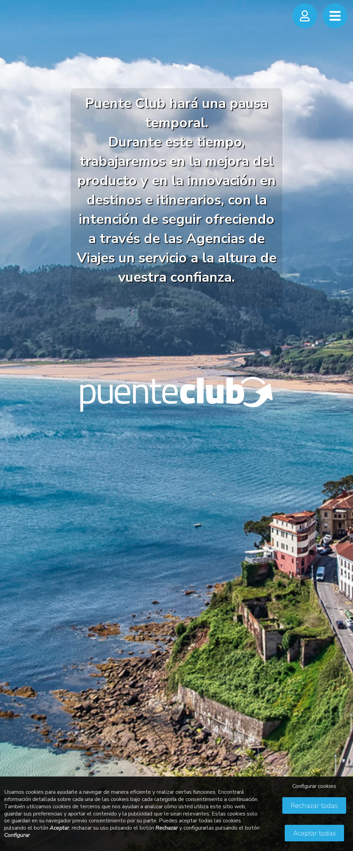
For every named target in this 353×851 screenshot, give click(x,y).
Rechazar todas (314, 805)
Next (341, 418)
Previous (12, 418)
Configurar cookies (314, 786)
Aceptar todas (314, 833)
